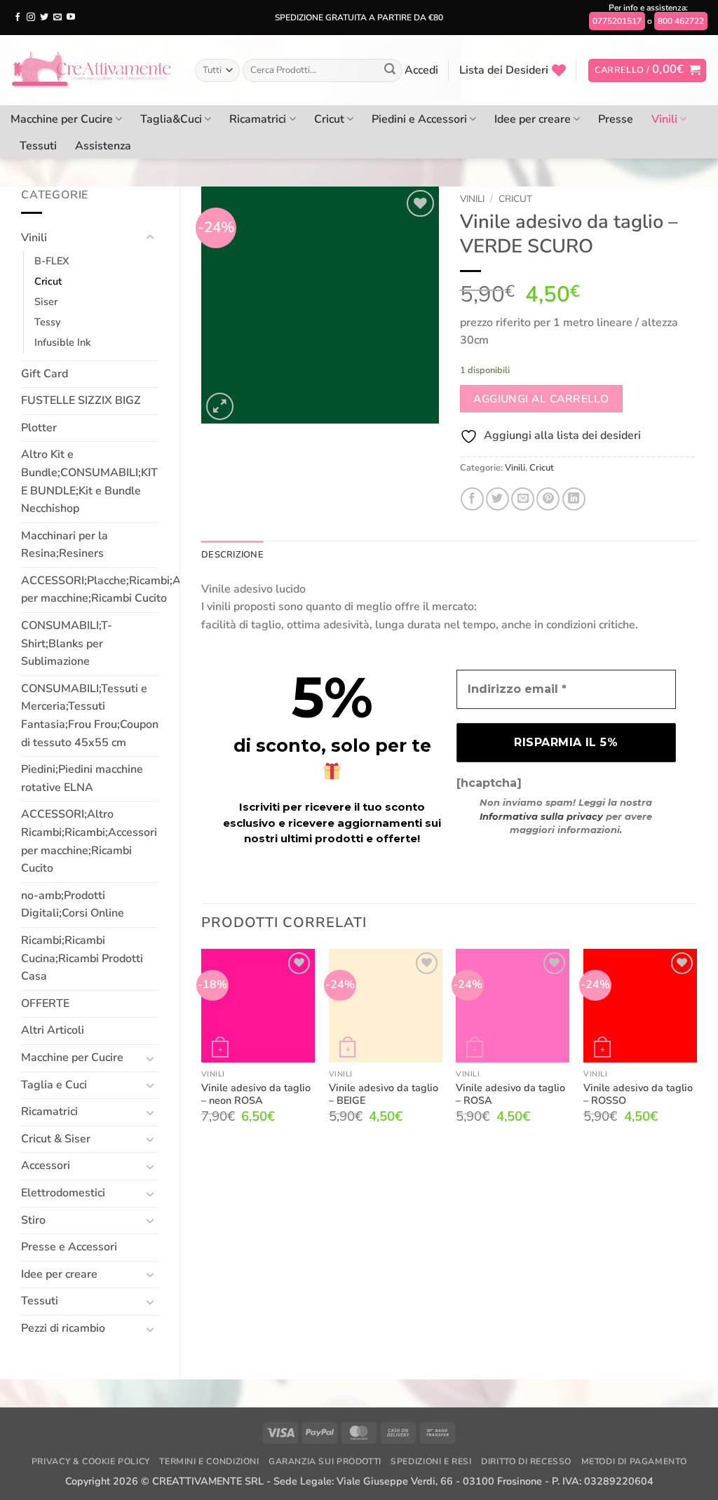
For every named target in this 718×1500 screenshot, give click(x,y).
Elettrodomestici (63, 1193)
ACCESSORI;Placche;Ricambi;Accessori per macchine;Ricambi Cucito (121, 590)
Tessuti (38, 146)
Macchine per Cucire (62, 119)
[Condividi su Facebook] (472, 499)
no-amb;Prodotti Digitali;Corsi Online (72, 904)
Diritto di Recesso (526, 1461)
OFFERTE (45, 1003)
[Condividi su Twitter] (497, 499)
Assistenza (103, 146)
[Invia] (390, 71)
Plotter (39, 427)
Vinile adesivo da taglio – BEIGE (383, 1094)
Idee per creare (532, 119)
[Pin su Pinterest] (548, 499)
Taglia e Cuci (54, 1085)
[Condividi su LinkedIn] (573, 499)
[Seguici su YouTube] (71, 17)
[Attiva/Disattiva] (150, 237)
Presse (615, 119)
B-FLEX (51, 261)
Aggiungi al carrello (541, 398)
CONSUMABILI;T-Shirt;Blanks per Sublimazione (66, 643)
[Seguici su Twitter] (44, 17)
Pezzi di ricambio (63, 1328)
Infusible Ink (62, 342)
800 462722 (681, 21)
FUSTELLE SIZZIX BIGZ (81, 400)
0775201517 (617, 21)
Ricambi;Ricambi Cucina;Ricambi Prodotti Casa (82, 958)
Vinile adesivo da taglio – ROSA (510, 1094)
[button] (421, 70)
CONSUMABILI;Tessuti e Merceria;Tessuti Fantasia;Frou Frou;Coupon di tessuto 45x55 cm (89, 715)
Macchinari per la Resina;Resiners (64, 545)
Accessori (45, 1165)
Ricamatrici (257, 119)
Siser (45, 302)
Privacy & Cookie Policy (91, 1461)
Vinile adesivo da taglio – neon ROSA (256, 1094)
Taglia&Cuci (171, 119)
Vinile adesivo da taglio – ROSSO (638, 1094)
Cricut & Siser (55, 1139)
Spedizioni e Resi (431, 1461)
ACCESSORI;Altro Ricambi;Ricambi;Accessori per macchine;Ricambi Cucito (89, 841)
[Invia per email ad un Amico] (522, 499)
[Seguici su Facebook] (17, 17)
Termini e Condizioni (209, 1461)
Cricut (329, 119)
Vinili (664, 119)
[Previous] (201, 1048)
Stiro (33, 1220)
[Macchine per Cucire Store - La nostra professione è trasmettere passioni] (92, 70)
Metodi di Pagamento (634, 1461)
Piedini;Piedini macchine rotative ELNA (82, 778)
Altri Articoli (52, 1030)
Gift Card (44, 373)
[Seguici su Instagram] (31, 17)
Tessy (47, 322)
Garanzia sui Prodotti (325, 1461)
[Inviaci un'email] (57, 17)
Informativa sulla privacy (541, 816)
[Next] (696, 1048)
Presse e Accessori (69, 1247)
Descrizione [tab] (232, 554)
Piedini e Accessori (419, 119)
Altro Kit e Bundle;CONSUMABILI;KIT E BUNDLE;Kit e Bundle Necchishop (89, 481)
